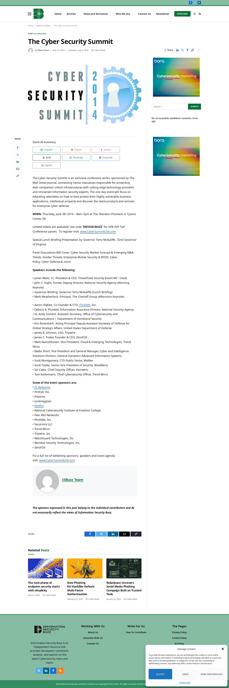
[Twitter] (17, 154)
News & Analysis (43, 25)
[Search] (199, 13)
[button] (222, 648)
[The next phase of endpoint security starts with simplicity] (45, 568)
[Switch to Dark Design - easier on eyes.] (195, 13)
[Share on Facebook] (187, 50)
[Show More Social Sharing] (198, 50)
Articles (71, 13)
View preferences (211, 674)
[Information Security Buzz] (38, 13)
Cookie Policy (185, 682)
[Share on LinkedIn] (177, 50)
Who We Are (123, 13)
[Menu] (29, 14)
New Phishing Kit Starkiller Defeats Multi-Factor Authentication (80, 588)
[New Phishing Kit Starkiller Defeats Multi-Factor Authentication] (84, 568)
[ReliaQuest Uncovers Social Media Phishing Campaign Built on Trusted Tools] (123, 568)
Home (58, 13)
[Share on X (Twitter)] (182, 50)
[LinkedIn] (17, 161)
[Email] (17, 168)
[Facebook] (17, 147)
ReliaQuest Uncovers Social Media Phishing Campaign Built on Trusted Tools (123, 588)
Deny (185, 674)
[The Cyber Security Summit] (84, 95)
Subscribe (182, 13)
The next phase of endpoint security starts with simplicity (44, 586)
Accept (160, 674)
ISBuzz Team (43, 50)
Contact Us (144, 13)
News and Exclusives (96, 13)
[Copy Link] (192, 50)
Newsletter (162, 13)
